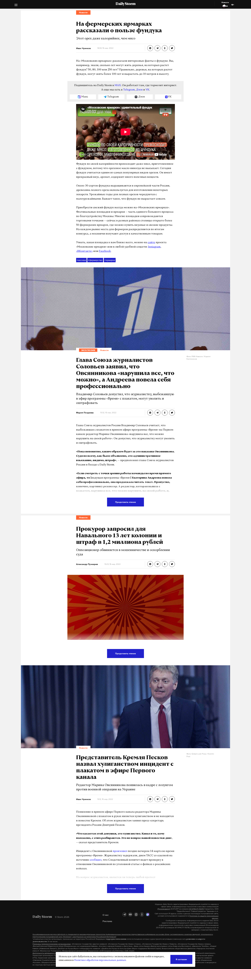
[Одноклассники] (142, 914)
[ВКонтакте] (136, 914)
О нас (106, 915)
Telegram (129, 90)
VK (147, 90)
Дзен (139, 90)
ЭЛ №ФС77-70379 (196, 909)
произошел (120, 851)
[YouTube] (130, 914)
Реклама (107, 921)
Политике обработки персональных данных (100, 960)
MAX (118, 85)
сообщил (96, 860)
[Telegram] (124, 914)
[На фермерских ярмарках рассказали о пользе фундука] (150, 48)
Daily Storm (125, 4)
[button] (16, 5)
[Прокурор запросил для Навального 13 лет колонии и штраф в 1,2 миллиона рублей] (150, 564)
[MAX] (148, 914)
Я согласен (181, 959)
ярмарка (110, 260)
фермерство (95, 260)
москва (81, 260)
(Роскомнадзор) (163, 909)
